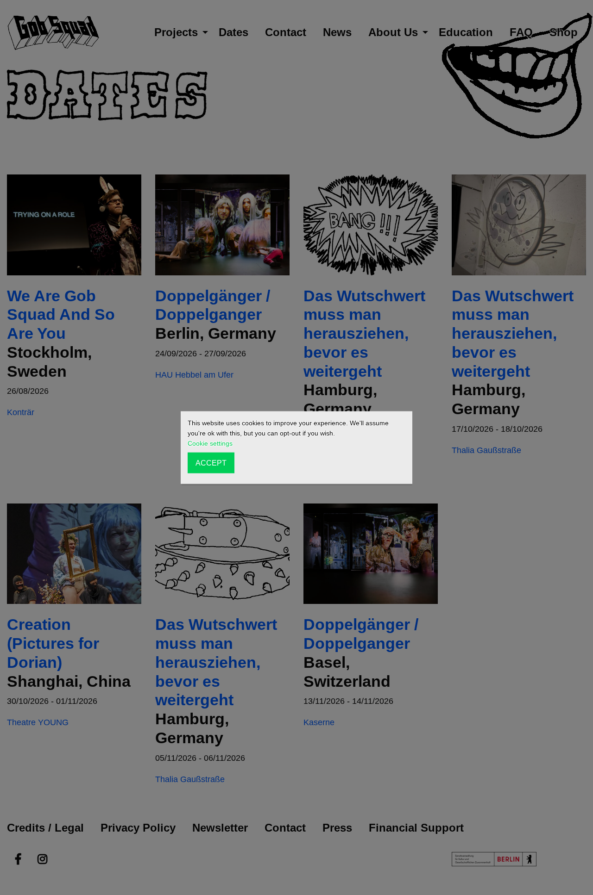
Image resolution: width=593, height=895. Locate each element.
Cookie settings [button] (210, 443)
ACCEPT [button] (211, 463)
